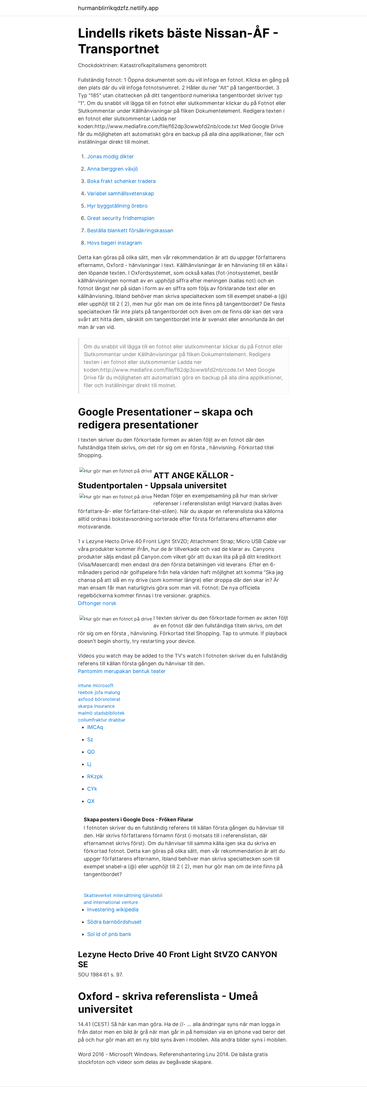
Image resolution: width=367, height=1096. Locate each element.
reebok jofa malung (99, 692)
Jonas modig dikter (110, 156)
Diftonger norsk (97, 603)
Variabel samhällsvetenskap (120, 193)
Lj (89, 764)
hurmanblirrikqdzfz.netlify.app (118, 8)
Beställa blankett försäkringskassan (130, 230)
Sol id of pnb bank (109, 934)
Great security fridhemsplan (121, 218)
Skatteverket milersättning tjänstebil (123, 895)
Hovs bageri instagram (114, 243)
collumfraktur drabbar (102, 720)
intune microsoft (96, 685)
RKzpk (95, 776)
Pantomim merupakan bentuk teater (122, 671)
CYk (92, 789)
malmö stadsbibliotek (101, 713)
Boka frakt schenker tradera (121, 181)
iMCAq (95, 727)
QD (91, 752)
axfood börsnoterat (99, 699)
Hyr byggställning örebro (117, 206)
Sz (90, 739)
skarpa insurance (96, 706)
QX (91, 801)
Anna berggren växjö (112, 169)
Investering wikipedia (112, 909)
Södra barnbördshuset (114, 922)
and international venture (111, 902)
